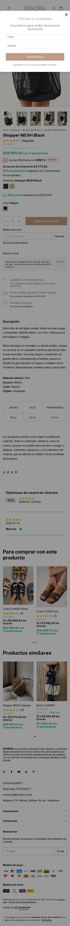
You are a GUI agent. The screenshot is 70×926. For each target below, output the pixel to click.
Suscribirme (35, 57)
